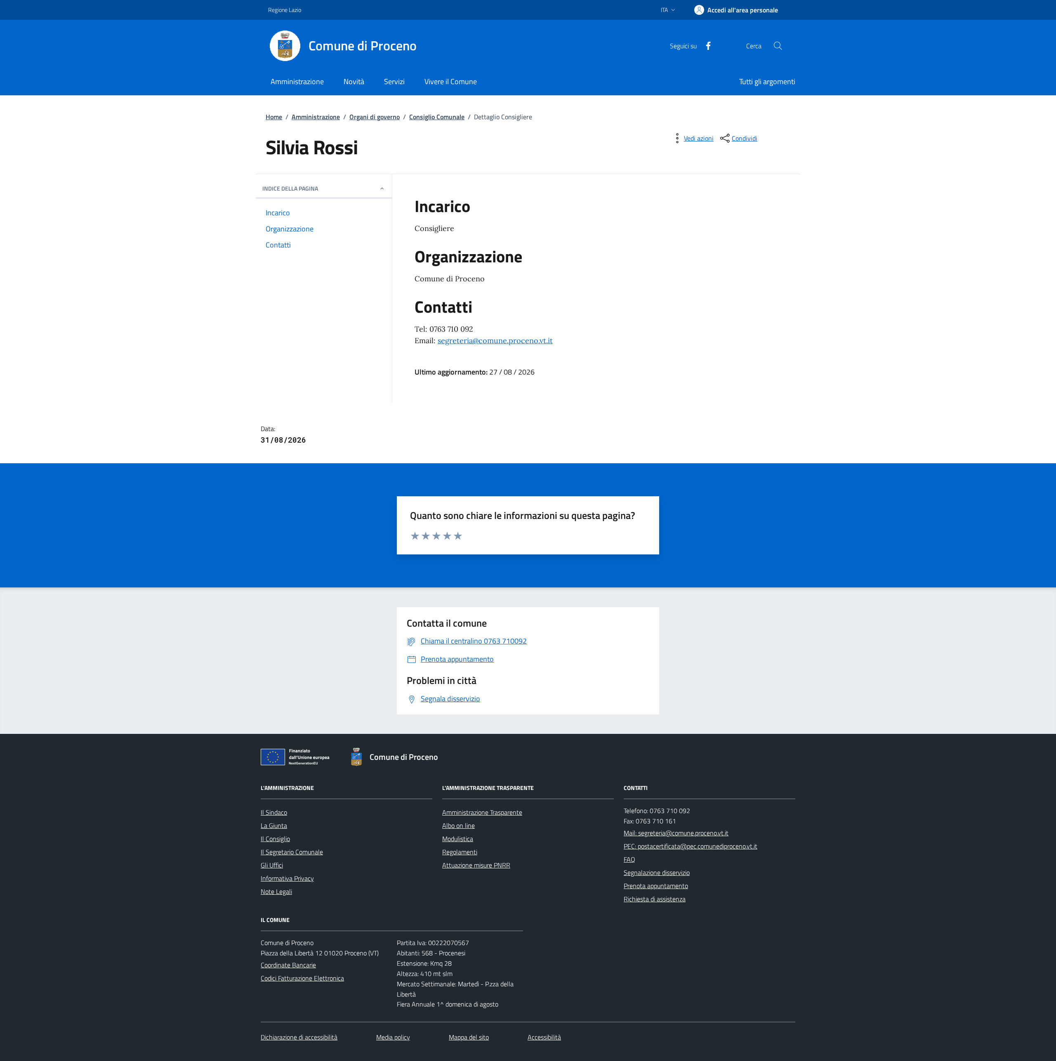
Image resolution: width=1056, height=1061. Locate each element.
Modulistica (457, 839)
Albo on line (458, 825)
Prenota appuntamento (656, 886)
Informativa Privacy (287, 878)
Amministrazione (316, 117)
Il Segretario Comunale (292, 852)
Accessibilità (544, 1037)
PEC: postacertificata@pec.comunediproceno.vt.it (690, 846)
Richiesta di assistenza (655, 899)
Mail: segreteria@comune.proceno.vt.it (676, 833)
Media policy (393, 1037)
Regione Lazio (284, 9)
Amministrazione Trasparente (482, 812)
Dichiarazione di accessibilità (299, 1037)
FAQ (629, 859)
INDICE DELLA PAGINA (290, 188)
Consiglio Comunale (436, 117)
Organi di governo (374, 117)
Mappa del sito (469, 1037)
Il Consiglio (275, 839)
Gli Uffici (272, 865)
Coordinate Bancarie (288, 965)
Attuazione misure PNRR (476, 865)
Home (274, 117)
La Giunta (274, 825)
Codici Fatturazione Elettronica (302, 978)
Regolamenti (459, 852)
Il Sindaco (274, 812)
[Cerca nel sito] (778, 46)
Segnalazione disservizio (657, 872)
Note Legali (276, 891)
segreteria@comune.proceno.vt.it (495, 340)
